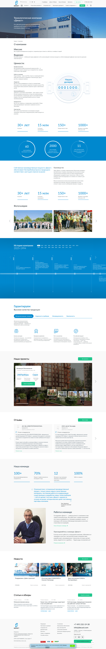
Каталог (26, 5)
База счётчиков (62, 2)
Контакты (70, 2)
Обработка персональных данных (21, 647)
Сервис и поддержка (70, 5)
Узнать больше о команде (60, 525)
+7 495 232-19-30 (88, 2)
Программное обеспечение (63, 625)
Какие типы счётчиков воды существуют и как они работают (53, 602)
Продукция (43, 623)
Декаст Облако (53, 2)
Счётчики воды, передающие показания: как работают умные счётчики (79, 602)
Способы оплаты (44, 635)
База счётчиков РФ (61, 627)
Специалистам (46, 5)
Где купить (59, 633)
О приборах (44, 2)
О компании (60, 623)
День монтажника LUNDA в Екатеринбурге (76, 579)
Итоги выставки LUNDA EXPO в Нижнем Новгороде (51, 579)
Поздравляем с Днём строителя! (25, 578)
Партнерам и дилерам (58, 5)
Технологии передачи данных (64, 631)
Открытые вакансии (59, 543)
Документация (44, 629)
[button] (10, 221)
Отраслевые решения (36, 5)
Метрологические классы (21, 602)
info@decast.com (81, 627)
